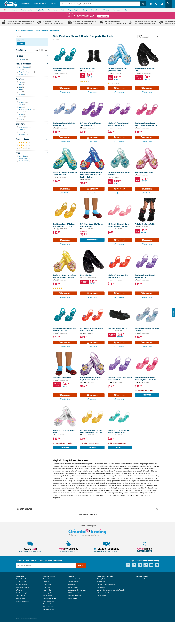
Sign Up (80, 565)
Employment (72, 584)
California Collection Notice (106, 584)
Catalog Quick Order (22, 579)
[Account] (162, 4)
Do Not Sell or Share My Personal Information (111, 590)
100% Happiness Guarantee (76, 593)
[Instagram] (157, 565)
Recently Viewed (24, 508)
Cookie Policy (101, 596)
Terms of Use (101, 582)
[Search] (143, 3)
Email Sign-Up (20, 596)
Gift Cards (19, 590)
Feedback (173, 312)
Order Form (46, 587)
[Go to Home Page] (16, 31)
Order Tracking (47, 584)
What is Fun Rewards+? (23, 601)
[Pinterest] (140, 565)
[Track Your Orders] (151, 4)
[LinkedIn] (134, 565)
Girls (21, 44)
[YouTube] (151, 565)
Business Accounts (21, 584)
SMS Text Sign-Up (21, 598)
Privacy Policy (101, 579)
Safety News (101, 587)
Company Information (74, 579)
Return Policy (47, 590)
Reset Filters (43, 40)
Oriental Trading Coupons (24, 593)
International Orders (49, 598)
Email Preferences (48, 609)
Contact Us (46, 579)
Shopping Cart (47, 596)
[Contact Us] (156, 4)
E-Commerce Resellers (104, 593)
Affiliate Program (73, 587)
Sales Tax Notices (48, 601)
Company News (72, 598)
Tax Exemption (47, 604)
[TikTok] (146, 565)
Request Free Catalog (22, 587)
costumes (101, 481)
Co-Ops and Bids (21, 582)
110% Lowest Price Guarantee (77, 590)
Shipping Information (50, 593)
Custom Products (141, 579)
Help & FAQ (46, 582)
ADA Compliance (48, 607)
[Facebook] (128, 565)
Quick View (66, 92)
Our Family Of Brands (74, 596)
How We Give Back (73, 582)
